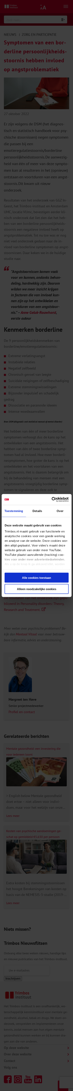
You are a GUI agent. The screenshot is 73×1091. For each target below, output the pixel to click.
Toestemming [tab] (13, 510)
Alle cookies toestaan (36, 577)
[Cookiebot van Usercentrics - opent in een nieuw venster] (52, 499)
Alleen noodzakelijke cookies (36, 589)
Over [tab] (60, 510)
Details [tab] (37, 510)
